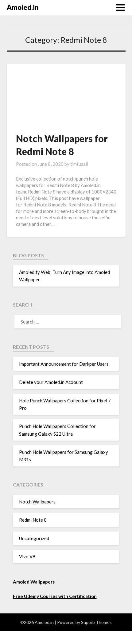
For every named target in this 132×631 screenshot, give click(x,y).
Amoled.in (23, 7)
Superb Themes (96, 622)
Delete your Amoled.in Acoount (51, 382)
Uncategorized (34, 538)
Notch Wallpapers (37, 501)
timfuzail (79, 164)
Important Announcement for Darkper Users (64, 364)
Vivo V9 (27, 556)
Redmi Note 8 (33, 520)
